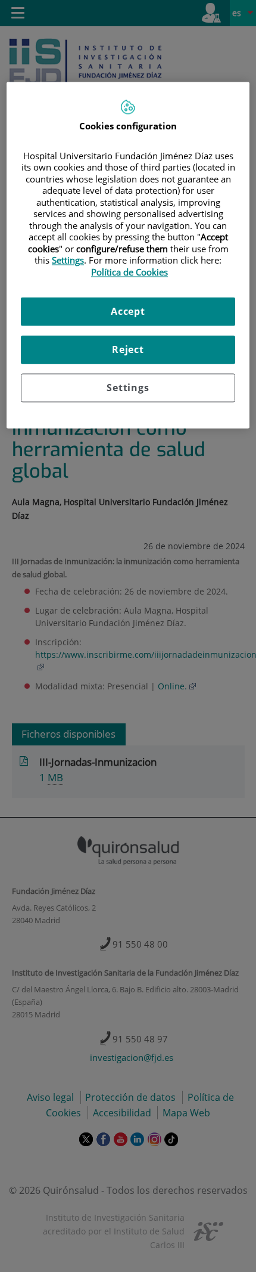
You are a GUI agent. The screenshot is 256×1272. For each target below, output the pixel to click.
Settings (128, 388)
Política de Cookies (129, 272)
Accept (128, 311)
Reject (128, 350)
